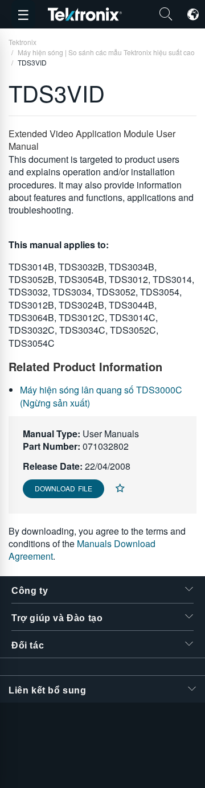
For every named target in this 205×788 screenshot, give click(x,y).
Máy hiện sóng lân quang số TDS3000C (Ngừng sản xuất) (101, 396)
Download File (63, 488)
